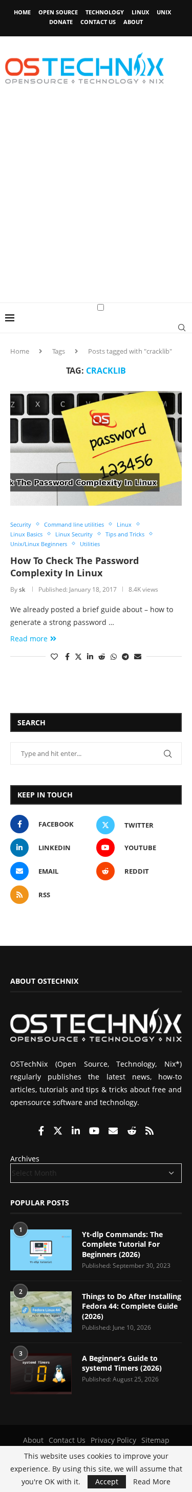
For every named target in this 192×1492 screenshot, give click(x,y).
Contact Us (98, 22)
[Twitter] (59, 1131)
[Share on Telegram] (125, 656)
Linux (140, 12)
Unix (164, 12)
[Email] (114, 1131)
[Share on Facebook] (67, 656)
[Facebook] (42, 1131)
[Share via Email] (137, 656)
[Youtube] (95, 1131)
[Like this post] (54, 656)
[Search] (182, 327)
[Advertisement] (96, 201)
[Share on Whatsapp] (114, 656)
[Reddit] (132, 1131)
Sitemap (155, 1440)
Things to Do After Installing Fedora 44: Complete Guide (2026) (131, 1306)
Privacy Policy (113, 1440)
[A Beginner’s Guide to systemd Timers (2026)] (41, 1373)
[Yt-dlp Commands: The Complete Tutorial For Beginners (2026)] (41, 1249)
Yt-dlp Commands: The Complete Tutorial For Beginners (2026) (122, 1244)
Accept (106, 1481)
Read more (29, 638)
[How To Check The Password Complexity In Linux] (96, 448)
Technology (105, 12)
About (133, 22)
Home (22, 12)
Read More (151, 1481)
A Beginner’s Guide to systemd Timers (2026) (122, 1363)
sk (22, 589)
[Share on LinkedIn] (90, 656)
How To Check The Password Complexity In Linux (74, 566)
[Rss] (149, 1131)
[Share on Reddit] (101, 656)
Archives (24, 1158)
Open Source (58, 12)
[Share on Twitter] (78, 656)
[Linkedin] (77, 1131)
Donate (61, 22)
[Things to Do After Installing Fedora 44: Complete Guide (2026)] (41, 1311)
